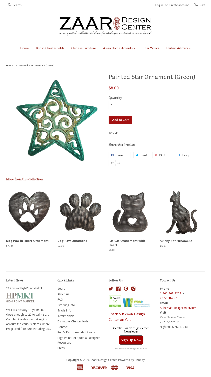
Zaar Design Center (104, 360)
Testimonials (65, 316)
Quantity (115, 97)
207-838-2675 (169, 298)
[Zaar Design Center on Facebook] (118, 289)
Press (61, 348)
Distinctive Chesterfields (72, 321)
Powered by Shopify (131, 360)
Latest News (14, 280)
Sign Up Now (131, 340)
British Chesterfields (50, 48)
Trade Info (64, 310)
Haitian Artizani (177, 48)
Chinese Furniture (83, 48)
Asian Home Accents (118, 48)
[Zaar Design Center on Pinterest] (126, 289)
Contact (62, 327)
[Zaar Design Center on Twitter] (111, 289)
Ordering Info (66, 305)
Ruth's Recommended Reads (76, 332)
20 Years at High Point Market (24, 288)
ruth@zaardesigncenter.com (178, 308)
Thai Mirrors (151, 48)
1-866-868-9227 (170, 293)
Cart (202, 5)
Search (61, 288)
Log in (159, 5)
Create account (179, 5)
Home (24, 48)
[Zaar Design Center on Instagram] (133, 289)
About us (63, 294)
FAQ (60, 299)
